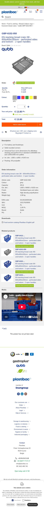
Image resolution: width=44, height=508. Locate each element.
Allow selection (21, 504)
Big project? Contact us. (23, 133)
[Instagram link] (25, 394)
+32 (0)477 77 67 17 (23, 461)
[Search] (2, 17)
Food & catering (12, 24)
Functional (17, 500)
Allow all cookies (32, 504)
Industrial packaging (21, 434)
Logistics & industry (20, 424)
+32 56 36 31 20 (23, 458)
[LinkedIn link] (22, 394)
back (5, 328)
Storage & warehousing (21, 421)
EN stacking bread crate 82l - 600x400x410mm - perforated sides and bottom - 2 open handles (28, 240)
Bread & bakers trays (26, 24)
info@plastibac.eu (22, 463)
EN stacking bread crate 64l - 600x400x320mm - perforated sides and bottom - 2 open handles (28, 266)
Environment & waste (21, 429)
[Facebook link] (19, 394)
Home (4, 24)
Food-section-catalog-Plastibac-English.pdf (19, 222)
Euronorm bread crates (9, 26)
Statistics (28, 500)
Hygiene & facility (21, 432)
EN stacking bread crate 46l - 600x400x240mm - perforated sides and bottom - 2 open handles (28, 254)
